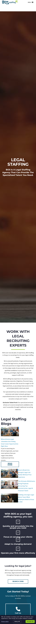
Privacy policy (5, 621)
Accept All (30, 621)
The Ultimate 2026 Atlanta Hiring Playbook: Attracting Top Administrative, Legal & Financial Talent (26, 485)
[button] (29, 2)
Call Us (18, 613)
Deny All (17, 621)
